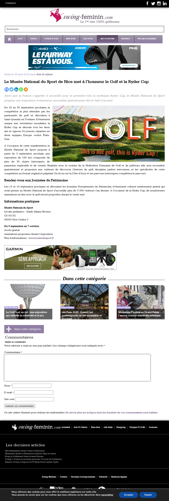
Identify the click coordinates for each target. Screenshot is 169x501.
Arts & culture (44, 74)
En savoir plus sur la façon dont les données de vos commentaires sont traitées (111, 412)
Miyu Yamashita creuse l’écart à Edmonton (25, 451)
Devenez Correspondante (83, 477)
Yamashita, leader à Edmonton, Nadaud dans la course (30, 453)
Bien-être (95, 427)
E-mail (9, 392)
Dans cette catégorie (84, 278)
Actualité (66, 427)
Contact (63, 477)
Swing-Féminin (49, 477)
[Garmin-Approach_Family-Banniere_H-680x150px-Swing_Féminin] (84, 257)
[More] (26, 89)
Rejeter (148, 494)
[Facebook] (7, 89)
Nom (8, 385)
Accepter (128, 494)
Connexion (10, 3)
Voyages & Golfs (137, 427)
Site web (9, 399)
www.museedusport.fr (41, 238)
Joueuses (153, 427)
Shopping (121, 427)
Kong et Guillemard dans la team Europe (24, 456)
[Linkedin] (16, 89)
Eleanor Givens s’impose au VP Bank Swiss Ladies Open (31, 462)
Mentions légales (119, 477)
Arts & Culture (80, 427)
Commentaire (13, 352)
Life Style (108, 427)
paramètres (107, 494)
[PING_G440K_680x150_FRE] (84, 57)
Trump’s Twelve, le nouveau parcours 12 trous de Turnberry (33, 459)
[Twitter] (11, 89)
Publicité (103, 477)
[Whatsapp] (21, 89)
